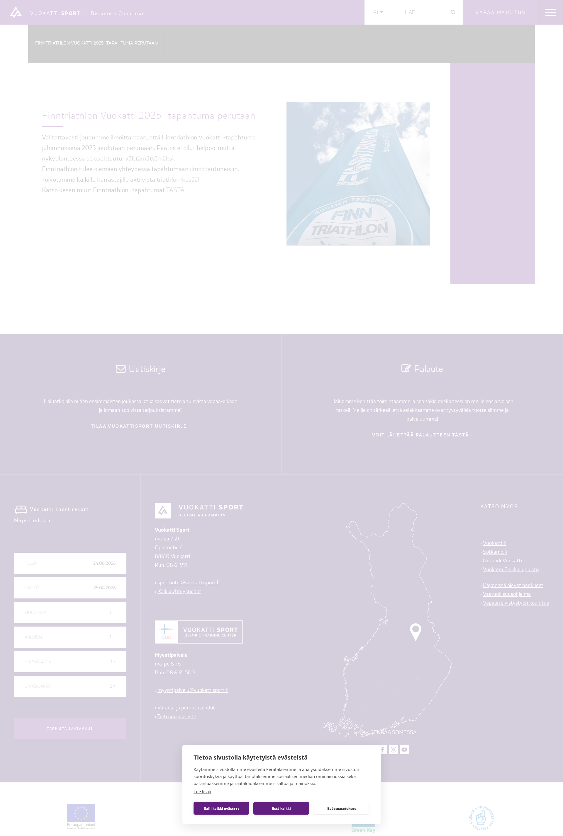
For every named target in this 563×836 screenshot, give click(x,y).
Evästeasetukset (341, 808)
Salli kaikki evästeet (221, 808)
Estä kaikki (281, 808)
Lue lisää (202, 791)
